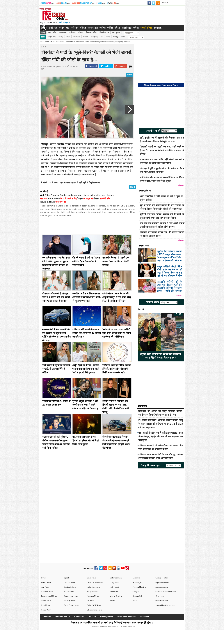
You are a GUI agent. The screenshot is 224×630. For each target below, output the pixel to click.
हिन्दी (60, 23)
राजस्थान (62, 32)
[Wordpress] (118, 569)
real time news (109, 209)
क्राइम (61, 27)
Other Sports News (71, 605)
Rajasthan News (93, 587)
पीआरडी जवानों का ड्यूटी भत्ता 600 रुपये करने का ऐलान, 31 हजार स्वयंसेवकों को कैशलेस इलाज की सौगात (162, 150)
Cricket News (69, 582)
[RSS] (110, 569)
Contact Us (79, 617)
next (180, 331)
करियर (136, 27)
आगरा (108, 37)
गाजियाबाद (76, 37)
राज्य (43, 32)
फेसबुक (80, 198)
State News (91, 578)
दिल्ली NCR (104, 32)
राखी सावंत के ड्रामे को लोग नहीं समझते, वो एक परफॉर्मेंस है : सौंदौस (56, 369)
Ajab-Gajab (137, 582)
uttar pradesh (127, 206)
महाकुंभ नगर (51, 37)
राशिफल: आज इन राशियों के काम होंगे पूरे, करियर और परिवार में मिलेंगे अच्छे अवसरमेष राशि (116, 369)
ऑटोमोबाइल (127, 27)
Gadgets (136, 591)
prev (141, 331)
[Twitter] (101, 569)
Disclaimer (144, 617)
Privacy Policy (106, 617)
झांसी (123, 37)
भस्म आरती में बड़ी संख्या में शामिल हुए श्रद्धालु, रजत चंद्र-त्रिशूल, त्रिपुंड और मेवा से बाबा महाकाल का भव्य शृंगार (160, 436)
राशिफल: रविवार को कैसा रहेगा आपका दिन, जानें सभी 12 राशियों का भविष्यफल (86, 333)
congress (100, 206)
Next (129, 74)
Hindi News (44, 42)
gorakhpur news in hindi (52, 212)
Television (114, 591)
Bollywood (114, 582)
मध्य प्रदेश (116, 32)
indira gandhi (113, 206)
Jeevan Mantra (139, 587)
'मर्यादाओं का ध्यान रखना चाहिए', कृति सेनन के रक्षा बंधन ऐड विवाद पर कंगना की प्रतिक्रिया (116, 333)
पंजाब (80, 32)
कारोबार (102, 27)
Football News (70, 587)
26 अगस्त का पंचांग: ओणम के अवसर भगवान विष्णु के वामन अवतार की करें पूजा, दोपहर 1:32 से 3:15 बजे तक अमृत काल (160, 424)
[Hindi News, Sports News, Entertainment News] (44, 28)
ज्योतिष (110, 27)
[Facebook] (96, 569)
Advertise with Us (62, 617)
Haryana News (93, 596)
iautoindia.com (161, 600)
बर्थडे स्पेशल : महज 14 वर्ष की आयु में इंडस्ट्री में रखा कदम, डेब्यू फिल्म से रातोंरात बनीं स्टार (116, 297)
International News (49, 596)
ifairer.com (159, 596)
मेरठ (102, 37)
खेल (67, 27)
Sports (66, 578)
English (66, 23)
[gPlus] (105, 569)
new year (44, 209)
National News (47, 591)
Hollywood (114, 587)
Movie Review (116, 596)
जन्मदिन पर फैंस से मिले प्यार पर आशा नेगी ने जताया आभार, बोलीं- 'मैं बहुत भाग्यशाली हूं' (86, 297)
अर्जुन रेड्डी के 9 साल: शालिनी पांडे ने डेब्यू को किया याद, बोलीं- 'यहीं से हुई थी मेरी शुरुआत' (86, 369)
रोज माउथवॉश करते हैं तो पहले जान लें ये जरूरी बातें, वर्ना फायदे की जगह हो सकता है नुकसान (56, 297)
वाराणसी (85, 37)
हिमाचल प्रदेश (91, 32)
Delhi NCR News (94, 605)
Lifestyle (136, 578)
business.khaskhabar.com (165, 591)
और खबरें (181, 185)
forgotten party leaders (83, 206)
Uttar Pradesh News (95, 582)
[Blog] (114, 569)
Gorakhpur (69, 42)
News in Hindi (47, 202)
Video (135, 600)
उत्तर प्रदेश (52, 32)
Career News (46, 610)
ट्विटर (96, 198)
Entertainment (116, 578)
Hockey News (69, 600)
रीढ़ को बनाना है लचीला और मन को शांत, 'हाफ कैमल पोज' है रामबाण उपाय (86, 261)
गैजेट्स (117, 27)
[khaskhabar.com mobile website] (127, 569)
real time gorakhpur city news (81, 212)
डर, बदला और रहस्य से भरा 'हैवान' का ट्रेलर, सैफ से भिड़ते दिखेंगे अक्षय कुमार (85, 440)
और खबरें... (180, 296)
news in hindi (69, 209)
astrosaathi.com (161, 587)
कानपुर (61, 37)
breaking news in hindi (89, 209)
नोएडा (68, 37)
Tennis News (69, 591)
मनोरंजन (74, 27)
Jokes (112, 600)
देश (55, 27)
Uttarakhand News (94, 610)
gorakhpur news (126, 209)
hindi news (56, 209)
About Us (47, 617)
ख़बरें (51, 27)
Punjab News (92, 591)
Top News (45, 587)
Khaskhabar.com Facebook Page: (161, 85)
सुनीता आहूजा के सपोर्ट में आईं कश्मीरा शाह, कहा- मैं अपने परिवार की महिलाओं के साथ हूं (85, 405)
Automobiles (138, 596)
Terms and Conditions (126, 617)
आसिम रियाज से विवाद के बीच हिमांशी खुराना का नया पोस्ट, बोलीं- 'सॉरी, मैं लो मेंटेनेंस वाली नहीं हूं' (160, 356)
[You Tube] (123, 569)
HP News (90, 600)
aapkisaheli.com (162, 582)
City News (45, 605)
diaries (67, 206)
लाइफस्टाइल (92, 27)
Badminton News (71, 596)
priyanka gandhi (55, 206)
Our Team (92, 617)
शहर (42, 37)
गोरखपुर (115, 37)
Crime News (46, 600)
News (43, 578)
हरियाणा (72, 32)
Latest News (46, 582)
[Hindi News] (56, 20)
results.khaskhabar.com (164, 605)
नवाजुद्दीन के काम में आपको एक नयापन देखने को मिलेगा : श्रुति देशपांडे (115, 261)
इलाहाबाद (94, 37)
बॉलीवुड (83, 27)
